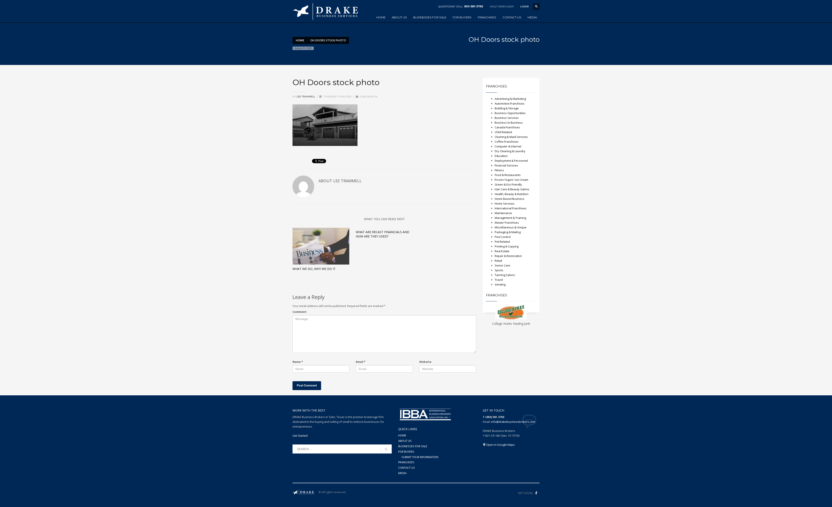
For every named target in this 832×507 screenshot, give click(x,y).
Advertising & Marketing (510, 99)
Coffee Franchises (506, 142)
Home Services (504, 203)
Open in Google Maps (500, 445)
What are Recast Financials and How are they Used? (382, 234)
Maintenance (503, 213)
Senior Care (502, 265)
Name (297, 362)
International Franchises (510, 208)
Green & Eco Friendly (508, 184)
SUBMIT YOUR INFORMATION (419, 457)
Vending (500, 284)
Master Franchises (507, 222)
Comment (299, 312)
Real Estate (502, 251)
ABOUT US (405, 441)
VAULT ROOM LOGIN (502, 6)
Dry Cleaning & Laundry (510, 151)
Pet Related (502, 242)
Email (361, 362)
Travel (499, 280)
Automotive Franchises (510, 103)
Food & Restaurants (508, 175)
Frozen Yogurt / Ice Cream (511, 180)
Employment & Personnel (511, 161)
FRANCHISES (406, 462)
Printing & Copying (506, 246)
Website (425, 362)
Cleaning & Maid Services (511, 137)
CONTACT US (406, 468)
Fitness (499, 170)
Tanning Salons (505, 275)
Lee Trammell (306, 96)
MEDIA (402, 473)
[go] (386, 449)
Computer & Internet (508, 146)
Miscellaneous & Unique (510, 227)
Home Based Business (509, 199)
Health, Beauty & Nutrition (511, 194)
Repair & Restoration (508, 256)
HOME (402, 435)
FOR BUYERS (406, 452)
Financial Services (506, 165)
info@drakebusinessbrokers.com (513, 422)
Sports (499, 270)
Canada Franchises (507, 127)
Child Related (503, 132)
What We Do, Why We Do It (314, 269)
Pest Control (503, 237)
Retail (498, 261)
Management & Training (510, 218)
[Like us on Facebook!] (536, 493)
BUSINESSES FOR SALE (412, 446)
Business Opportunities (510, 113)
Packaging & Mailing (508, 232)
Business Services (507, 118)
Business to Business (509, 122)
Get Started (300, 436)
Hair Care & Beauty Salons (512, 189)
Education (501, 156)
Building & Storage (507, 108)
